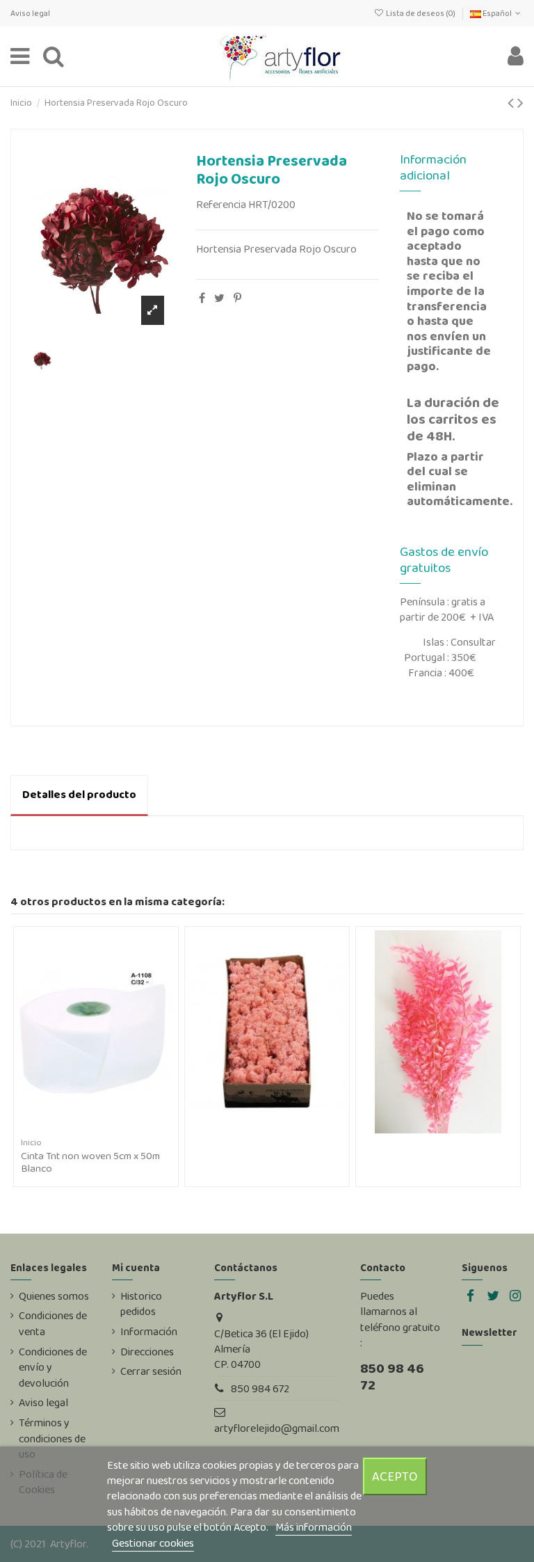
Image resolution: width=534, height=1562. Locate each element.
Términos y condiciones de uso (52, 1438)
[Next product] (520, 102)
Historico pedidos (141, 1304)
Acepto (395, 1476)
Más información (313, 1527)
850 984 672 (260, 1388)
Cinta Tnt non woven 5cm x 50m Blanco (90, 1162)
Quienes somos (54, 1296)
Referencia (221, 204)
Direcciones (147, 1352)
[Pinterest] (237, 298)
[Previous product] (512, 102)
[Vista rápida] (107, 1128)
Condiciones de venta (53, 1323)
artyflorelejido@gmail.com (276, 1428)
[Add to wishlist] (85, 1128)
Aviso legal (30, 13)
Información (148, 1331)
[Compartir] (202, 298)
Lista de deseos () (420, 13)
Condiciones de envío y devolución (53, 1367)
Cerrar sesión (150, 1371)
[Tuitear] (219, 298)
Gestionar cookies (153, 1543)
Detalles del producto (79, 794)
